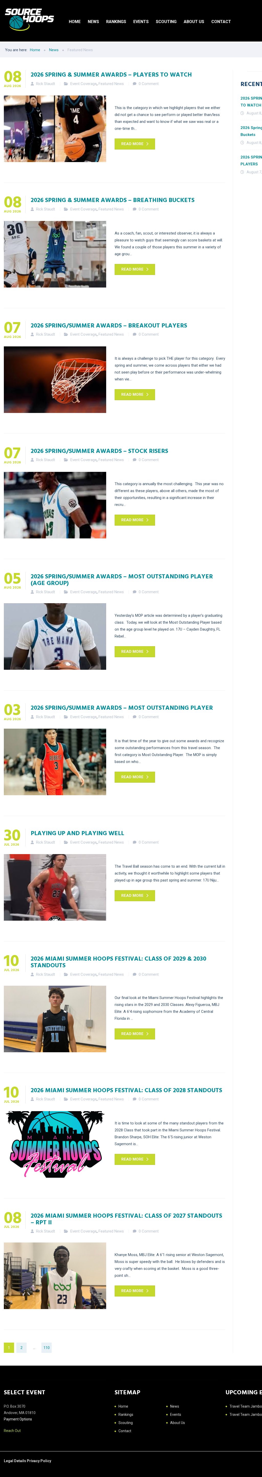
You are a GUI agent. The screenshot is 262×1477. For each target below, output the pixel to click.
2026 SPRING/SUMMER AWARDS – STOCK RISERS (99, 450)
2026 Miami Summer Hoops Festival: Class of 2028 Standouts (126, 1090)
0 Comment (149, 83)
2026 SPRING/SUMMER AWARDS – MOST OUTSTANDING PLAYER (122, 707)
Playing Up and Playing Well (77, 832)
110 (46, 1347)
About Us (194, 21)
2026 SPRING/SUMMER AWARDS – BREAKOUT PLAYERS (109, 325)
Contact (221, 21)
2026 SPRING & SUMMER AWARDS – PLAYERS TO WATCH (111, 74)
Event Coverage (83, 83)
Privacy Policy (39, 1461)
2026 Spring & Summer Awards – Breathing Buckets (112, 199)
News (93, 21)
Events (141, 21)
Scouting (166, 21)
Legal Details (15, 1461)
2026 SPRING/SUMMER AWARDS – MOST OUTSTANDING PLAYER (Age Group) (122, 579)
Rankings (116, 21)
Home (75, 21)
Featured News (111, 83)
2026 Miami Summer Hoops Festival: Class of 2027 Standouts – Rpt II (126, 1219)
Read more (132, 144)
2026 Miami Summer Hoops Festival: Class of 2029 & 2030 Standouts (118, 962)
